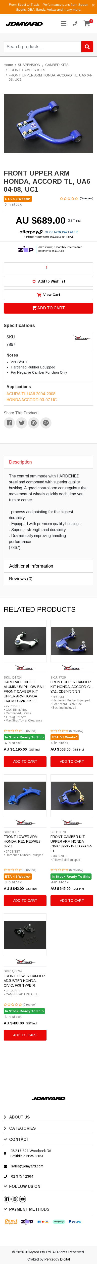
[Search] (87, 46)
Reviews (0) (21, 578)
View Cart (51, 295)
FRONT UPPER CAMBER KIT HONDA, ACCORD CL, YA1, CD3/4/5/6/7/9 (71, 686)
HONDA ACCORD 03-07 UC (31, 400)
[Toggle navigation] (63, 23)
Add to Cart (51, 308)
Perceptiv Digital (57, 1259)
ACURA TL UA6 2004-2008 (30, 394)
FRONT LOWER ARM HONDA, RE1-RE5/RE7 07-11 (22, 841)
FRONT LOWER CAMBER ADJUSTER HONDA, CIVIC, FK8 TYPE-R (24, 980)
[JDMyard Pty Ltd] (24, 24)
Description (20, 462)
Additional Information (31, 566)
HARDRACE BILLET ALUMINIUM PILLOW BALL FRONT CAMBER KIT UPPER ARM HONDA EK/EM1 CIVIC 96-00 (24, 691)
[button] (48, 281)
